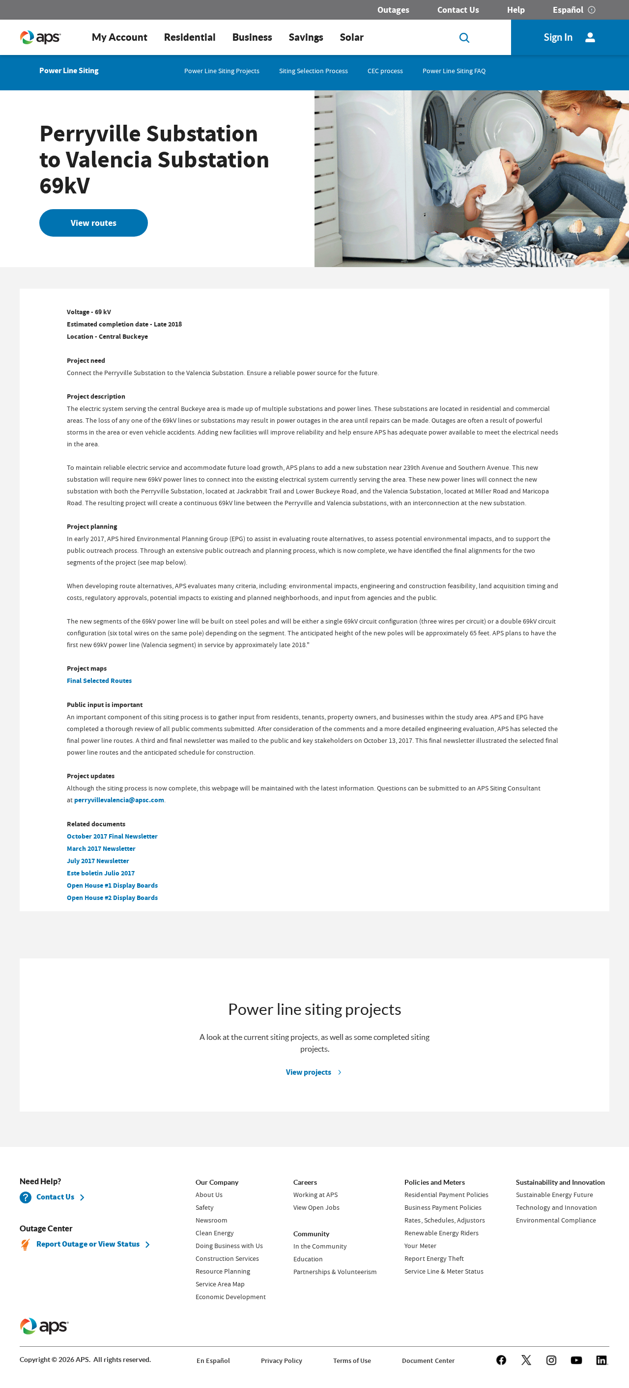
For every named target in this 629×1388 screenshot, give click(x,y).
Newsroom (212, 1220)
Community (311, 1234)
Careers (305, 1182)
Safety (205, 1207)
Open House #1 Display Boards (112, 885)
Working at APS (315, 1194)
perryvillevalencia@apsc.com (119, 800)
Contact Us (458, 10)
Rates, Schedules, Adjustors (444, 1220)
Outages (393, 10)
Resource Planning (223, 1271)
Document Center (428, 1360)
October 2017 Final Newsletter (112, 836)
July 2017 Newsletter (98, 861)
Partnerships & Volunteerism (335, 1271)
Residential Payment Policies (446, 1194)
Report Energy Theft (433, 1258)
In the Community (320, 1246)
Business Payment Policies (442, 1207)
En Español (213, 1360)
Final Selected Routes (99, 680)
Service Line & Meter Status (443, 1271)
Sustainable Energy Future (554, 1194)
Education (308, 1258)
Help (516, 10)
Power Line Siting (69, 70)
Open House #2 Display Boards (112, 897)
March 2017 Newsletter (101, 848)
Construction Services (227, 1258)
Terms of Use (352, 1360)
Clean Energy (215, 1232)
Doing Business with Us (229, 1245)
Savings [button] (306, 37)
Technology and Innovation (556, 1207)
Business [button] (252, 37)
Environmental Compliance (556, 1220)
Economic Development (231, 1296)
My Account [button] (119, 37)
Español (568, 10)
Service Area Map (220, 1283)
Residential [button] (190, 37)
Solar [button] (352, 37)
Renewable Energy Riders (441, 1232)
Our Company (217, 1182)
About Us (209, 1194)
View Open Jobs (316, 1207)
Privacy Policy (281, 1360)
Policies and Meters (434, 1182)
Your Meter (420, 1245)
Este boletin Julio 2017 (101, 873)
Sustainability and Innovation (560, 1182)
